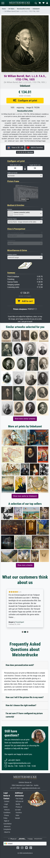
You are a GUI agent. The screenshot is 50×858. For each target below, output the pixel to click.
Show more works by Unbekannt (25, 496)
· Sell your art (19, 801)
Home (4, 9)
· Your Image (19, 799)
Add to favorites (36, 147)
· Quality (17, 804)
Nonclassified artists (23, 9)
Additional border (12, 173)
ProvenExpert (16, 622)
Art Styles (11, 9)
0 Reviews (29, 152)
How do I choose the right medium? (21, 705)
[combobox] (25, 175)
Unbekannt (36, 9)
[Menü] (2, 3)
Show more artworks (25, 565)
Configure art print (26, 100)
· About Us (6, 832)
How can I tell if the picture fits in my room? (25, 697)
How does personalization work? (20, 665)
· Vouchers (18, 813)
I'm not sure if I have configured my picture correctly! (24, 715)
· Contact (6, 801)
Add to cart (26, 301)
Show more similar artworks (25, 419)
